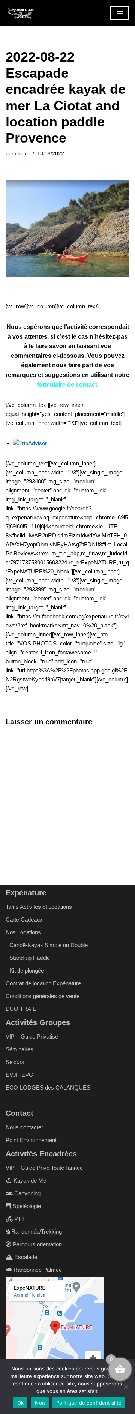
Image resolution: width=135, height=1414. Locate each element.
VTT (19, 1219)
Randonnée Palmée (37, 1270)
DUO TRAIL (21, 1009)
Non (40, 1403)
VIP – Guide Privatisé (32, 1036)
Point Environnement (31, 1140)
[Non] (125, 1386)
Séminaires (19, 1049)
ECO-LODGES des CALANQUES (48, 1087)
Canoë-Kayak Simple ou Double (48, 945)
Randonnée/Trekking (36, 1231)
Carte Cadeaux (24, 919)
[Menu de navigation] (119, 13)
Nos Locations (23, 932)
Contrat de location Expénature (43, 983)
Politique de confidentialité (89, 1403)
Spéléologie (26, 1206)
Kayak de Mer (30, 1180)
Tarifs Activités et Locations (39, 907)
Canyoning (26, 1193)
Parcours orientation (36, 1244)
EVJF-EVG (19, 1075)
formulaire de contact (67, 384)
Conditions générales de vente (43, 996)
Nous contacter (24, 1127)
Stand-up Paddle (29, 958)
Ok (20, 1403)
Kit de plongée (26, 970)
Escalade (25, 1257)
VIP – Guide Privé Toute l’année (44, 1168)
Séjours (15, 1062)
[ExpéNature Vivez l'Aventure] (21, 13)
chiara (22, 153)
